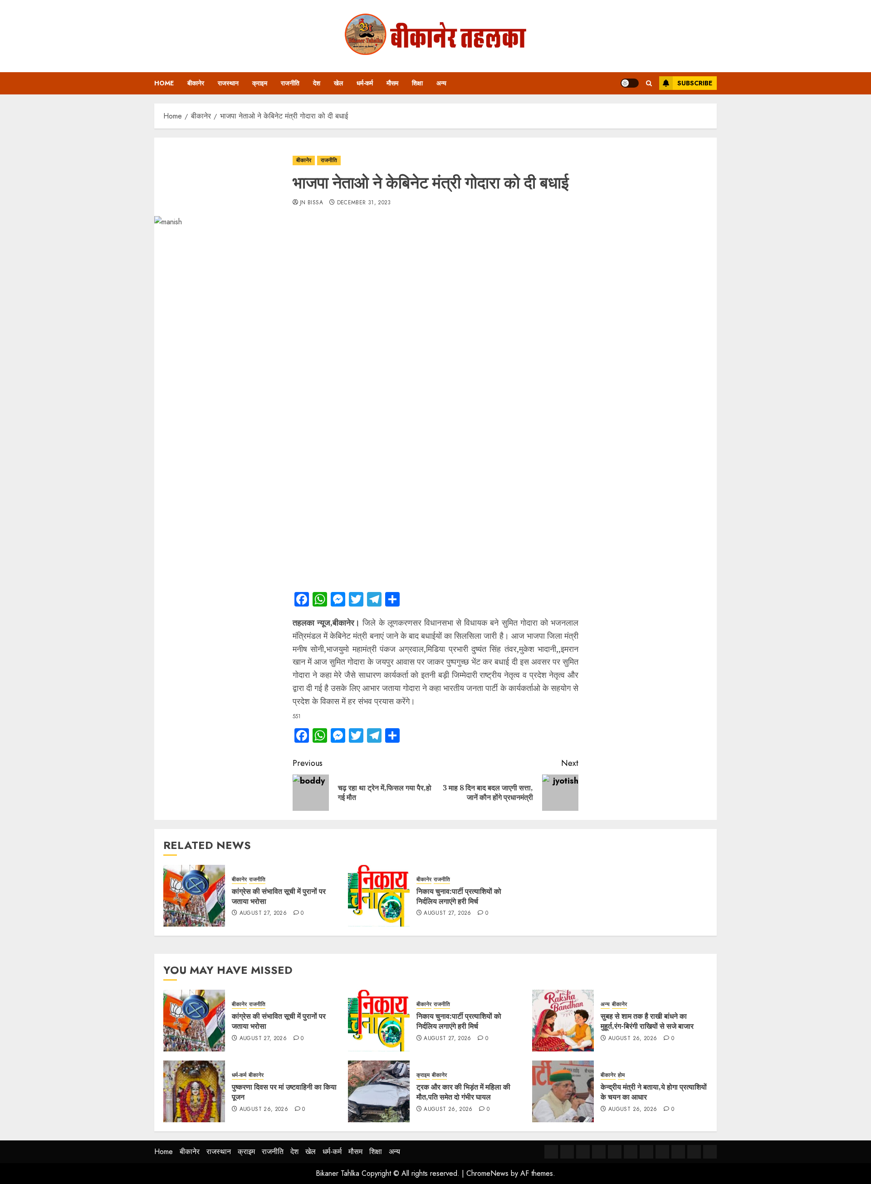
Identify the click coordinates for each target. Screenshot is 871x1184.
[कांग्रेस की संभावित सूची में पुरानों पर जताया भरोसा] (194, 896)
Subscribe (694, 83)
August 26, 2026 (632, 1038)
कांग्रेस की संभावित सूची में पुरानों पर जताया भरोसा (279, 896)
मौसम (392, 83)
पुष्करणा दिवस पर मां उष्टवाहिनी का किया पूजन (284, 1092)
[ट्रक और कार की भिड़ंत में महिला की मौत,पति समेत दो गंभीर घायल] (379, 1091)
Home (164, 83)
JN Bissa (311, 203)
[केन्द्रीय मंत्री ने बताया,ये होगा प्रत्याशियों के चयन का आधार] (563, 1091)
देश (316, 83)
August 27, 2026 (263, 913)
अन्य (441, 83)
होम (621, 1075)
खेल (338, 83)
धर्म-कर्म (365, 83)
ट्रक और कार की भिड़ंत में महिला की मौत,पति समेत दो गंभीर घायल (463, 1092)
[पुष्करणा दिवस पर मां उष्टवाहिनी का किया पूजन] (194, 1091)
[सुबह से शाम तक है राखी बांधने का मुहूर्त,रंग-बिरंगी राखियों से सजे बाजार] (563, 1020)
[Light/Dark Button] (630, 83)
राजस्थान (228, 83)
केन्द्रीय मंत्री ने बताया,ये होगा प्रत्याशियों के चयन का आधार (654, 1092)
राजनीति (290, 83)
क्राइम (259, 83)
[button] (649, 83)
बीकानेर (195, 83)
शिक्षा (417, 83)
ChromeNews (487, 1173)
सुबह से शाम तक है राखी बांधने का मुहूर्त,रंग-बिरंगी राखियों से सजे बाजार (647, 1021)
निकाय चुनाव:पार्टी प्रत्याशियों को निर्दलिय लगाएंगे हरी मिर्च (458, 896)
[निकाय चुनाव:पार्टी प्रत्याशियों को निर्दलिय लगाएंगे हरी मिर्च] (379, 896)
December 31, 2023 (364, 203)
